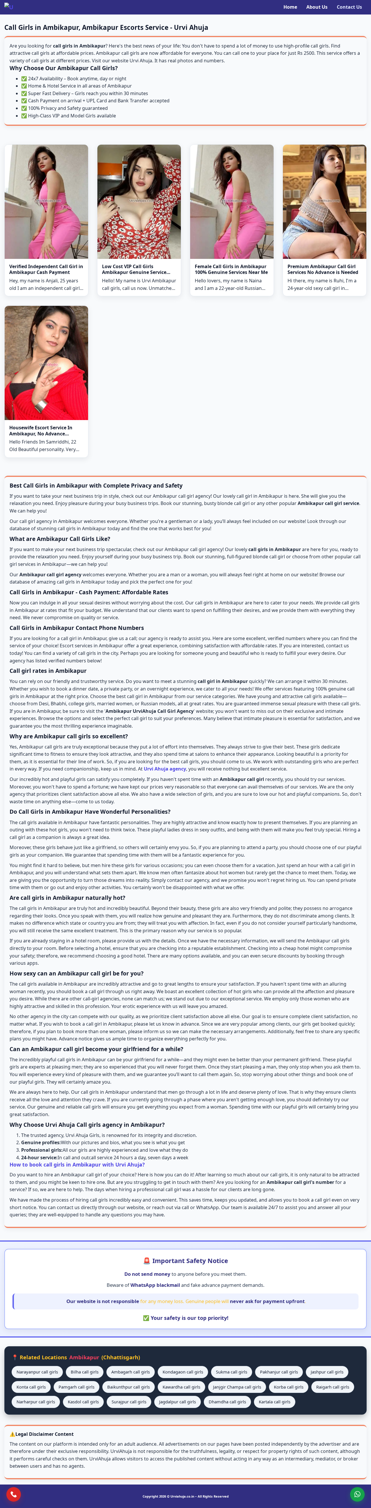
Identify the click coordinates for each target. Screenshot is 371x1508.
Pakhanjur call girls (279, 1372)
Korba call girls (288, 1387)
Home (290, 7)
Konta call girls (31, 1387)
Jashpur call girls (327, 1372)
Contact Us (349, 7)
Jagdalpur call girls (177, 1402)
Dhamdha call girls (227, 1402)
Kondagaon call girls (183, 1372)
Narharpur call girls (36, 1402)
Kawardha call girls (181, 1387)
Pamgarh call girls (76, 1387)
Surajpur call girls (129, 1402)
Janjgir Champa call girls (237, 1387)
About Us (317, 7)
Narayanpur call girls (37, 1372)
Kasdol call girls (83, 1402)
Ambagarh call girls (130, 1372)
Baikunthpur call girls (128, 1387)
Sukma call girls (231, 1372)
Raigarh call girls (332, 1387)
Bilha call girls (85, 1372)
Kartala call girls (274, 1402)
